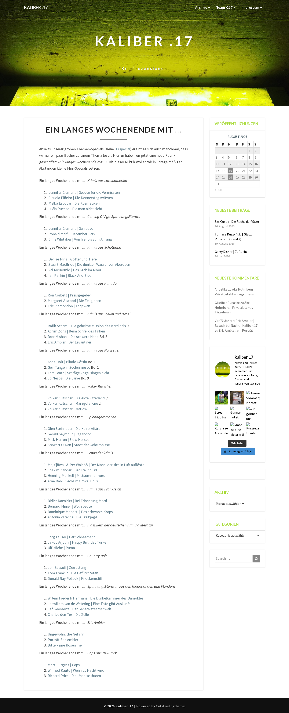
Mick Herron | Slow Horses (68, 439)
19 (230, 171)
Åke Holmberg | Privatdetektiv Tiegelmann (234, 307)
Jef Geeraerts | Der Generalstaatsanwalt (79, 608)
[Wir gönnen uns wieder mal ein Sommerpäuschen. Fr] (253, 413)
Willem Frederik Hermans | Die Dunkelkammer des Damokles (95, 598)
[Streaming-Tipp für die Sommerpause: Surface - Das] (221, 413)
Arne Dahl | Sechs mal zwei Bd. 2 (73, 481)
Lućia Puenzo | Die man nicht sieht (75, 208)
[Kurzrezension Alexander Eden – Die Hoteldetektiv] (221, 429)
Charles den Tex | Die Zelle (68, 614)
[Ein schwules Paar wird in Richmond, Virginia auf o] (221, 397)
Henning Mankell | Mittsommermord (76, 475)
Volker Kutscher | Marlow (67, 408)
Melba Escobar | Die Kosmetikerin (75, 203)
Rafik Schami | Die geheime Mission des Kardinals (87, 325)
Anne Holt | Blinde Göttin (67, 361)
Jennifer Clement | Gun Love (70, 228)
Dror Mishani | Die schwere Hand (73, 336)
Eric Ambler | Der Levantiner (69, 342)
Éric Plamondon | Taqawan (69, 305)
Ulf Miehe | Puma (61, 547)
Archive (201, 7)
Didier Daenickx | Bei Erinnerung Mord (77, 500)
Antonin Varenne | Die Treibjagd (72, 517)
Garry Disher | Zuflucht (231, 251)
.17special (122, 149)
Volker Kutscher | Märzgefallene (73, 403)
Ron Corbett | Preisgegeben (70, 295)
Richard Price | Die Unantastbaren (74, 675)
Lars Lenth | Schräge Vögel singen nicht (78, 372)
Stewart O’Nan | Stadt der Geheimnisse (79, 444)
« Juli (218, 190)
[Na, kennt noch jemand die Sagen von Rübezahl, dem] (237, 397)
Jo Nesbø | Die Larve (64, 378)
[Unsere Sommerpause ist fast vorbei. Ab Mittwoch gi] (253, 397)
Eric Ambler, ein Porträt (236, 330)
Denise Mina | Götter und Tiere (72, 259)
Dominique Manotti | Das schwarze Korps (80, 511)
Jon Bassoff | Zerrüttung (67, 567)
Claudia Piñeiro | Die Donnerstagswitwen (80, 197)
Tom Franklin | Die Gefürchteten (73, 572)
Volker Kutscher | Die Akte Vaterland (76, 398)
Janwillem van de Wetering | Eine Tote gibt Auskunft (89, 603)
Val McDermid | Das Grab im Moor (74, 269)
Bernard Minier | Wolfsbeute (70, 506)
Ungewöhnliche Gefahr (66, 634)
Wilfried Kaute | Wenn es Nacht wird (76, 670)
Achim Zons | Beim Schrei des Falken (76, 331)
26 (230, 177)
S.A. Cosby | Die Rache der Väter (237, 221)
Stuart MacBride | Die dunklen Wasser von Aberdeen (89, 264)
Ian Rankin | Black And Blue (69, 275)
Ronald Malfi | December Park (71, 233)
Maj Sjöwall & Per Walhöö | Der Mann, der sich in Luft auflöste (96, 464)
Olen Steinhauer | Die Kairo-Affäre (74, 428)
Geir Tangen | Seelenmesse (69, 367)
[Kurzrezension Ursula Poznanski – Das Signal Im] (253, 429)
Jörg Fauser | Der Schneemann (71, 536)
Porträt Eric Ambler (63, 639)
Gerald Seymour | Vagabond (69, 434)
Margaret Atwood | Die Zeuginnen (74, 300)
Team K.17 (224, 7)
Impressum (251, 7)
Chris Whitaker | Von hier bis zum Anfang (80, 239)
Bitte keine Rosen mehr (66, 645)
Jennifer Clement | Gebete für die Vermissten (84, 192)
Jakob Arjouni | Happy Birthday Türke (77, 542)
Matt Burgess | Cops (64, 664)
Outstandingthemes (171, 706)
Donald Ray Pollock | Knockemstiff (75, 578)
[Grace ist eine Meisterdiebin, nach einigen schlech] (237, 429)
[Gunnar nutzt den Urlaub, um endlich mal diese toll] (237, 413)
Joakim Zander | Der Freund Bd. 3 (74, 470)
